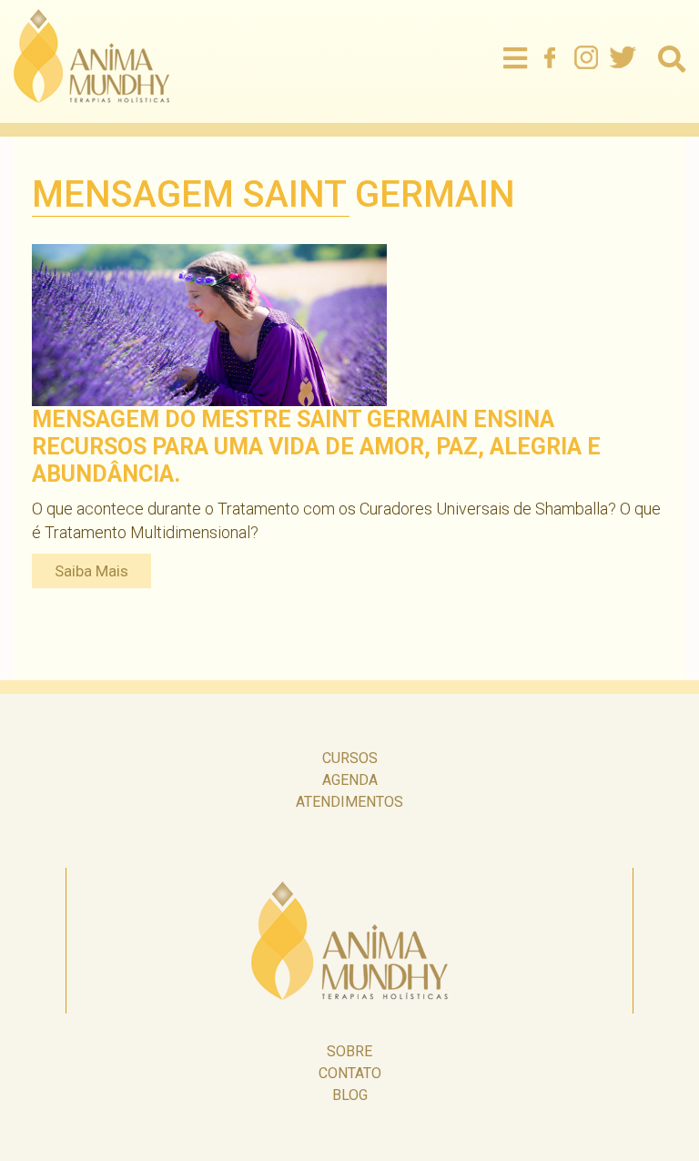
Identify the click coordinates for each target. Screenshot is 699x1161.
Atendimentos (349, 801)
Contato (350, 1073)
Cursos (350, 758)
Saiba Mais (91, 571)
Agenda (350, 780)
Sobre (349, 1051)
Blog (350, 1095)
